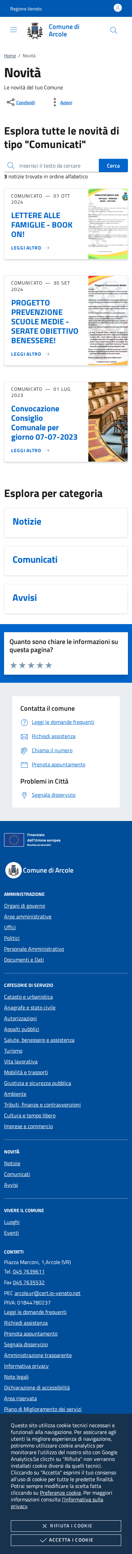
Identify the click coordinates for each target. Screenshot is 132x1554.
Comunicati (17, 1174)
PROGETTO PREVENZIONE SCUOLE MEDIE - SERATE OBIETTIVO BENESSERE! (45, 321)
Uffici (10, 927)
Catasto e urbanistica (28, 997)
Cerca (113, 166)
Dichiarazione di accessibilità (37, 1387)
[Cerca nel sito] (114, 30)
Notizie (12, 1163)
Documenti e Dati (24, 960)
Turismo (13, 1051)
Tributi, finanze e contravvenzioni (42, 1105)
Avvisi (11, 1185)
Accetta (71, 1539)
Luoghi (12, 1222)
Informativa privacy (26, 1366)
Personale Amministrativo (34, 949)
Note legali (16, 1377)
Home (10, 55)
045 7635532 (29, 1282)
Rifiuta (71, 1525)
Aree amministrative (27, 916)
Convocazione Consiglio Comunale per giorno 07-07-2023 (44, 422)
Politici (12, 938)
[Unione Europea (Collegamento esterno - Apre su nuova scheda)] (66, 841)
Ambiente (15, 1094)
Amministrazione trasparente (38, 1355)
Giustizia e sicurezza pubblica (37, 1083)
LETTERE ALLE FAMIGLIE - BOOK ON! (41, 224)
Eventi (11, 1233)
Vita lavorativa (21, 1061)
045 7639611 (29, 1271)
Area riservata (20, 1398)
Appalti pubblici (21, 1029)
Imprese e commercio (28, 1126)
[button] (26, 8)
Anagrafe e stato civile (30, 1007)
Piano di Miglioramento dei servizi (43, 1409)
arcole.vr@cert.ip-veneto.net (48, 1293)
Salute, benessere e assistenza (39, 1040)
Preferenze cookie (60, 1493)
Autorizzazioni (20, 1018)
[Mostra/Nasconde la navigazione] (13, 30)
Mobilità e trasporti (26, 1072)
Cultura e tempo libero (30, 1115)
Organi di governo (24, 906)
